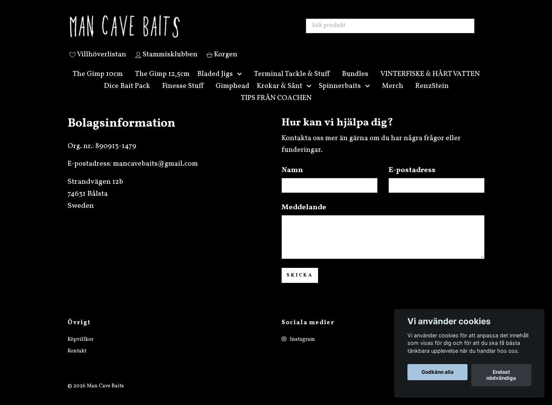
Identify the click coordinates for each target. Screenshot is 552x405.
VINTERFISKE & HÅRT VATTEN (430, 83)
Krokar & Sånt (279, 95)
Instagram (302, 348)
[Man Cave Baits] (172, 30)
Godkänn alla (437, 372)
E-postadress (412, 179)
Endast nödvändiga (501, 375)
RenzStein (432, 95)
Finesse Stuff (183, 95)
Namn (292, 179)
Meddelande (304, 216)
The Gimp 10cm (97, 83)
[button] (241, 83)
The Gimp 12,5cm (162, 83)
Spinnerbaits (340, 95)
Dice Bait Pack (127, 95)
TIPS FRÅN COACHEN (276, 107)
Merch (392, 95)
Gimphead (232, 95)
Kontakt (77, 359)
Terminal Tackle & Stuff (292, 83)
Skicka (300, 284)
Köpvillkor (81, 348)
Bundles (355, 83)
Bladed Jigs (215, 83)
